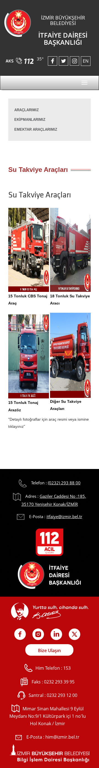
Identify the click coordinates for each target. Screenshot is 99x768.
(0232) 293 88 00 (64, 482)
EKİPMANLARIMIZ (29, 120)
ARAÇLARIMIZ (26, 110)
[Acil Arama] (20, 59)
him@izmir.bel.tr (62, 737)
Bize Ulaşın (49, 650)
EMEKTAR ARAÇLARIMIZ (35, 129)
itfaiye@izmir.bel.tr (64, 516)
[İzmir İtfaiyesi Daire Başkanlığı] (17, 23)
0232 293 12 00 (62, 695)
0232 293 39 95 (59, 682)
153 (67, 668)
